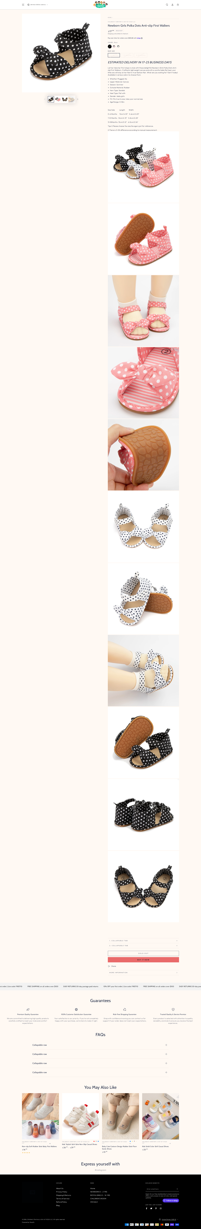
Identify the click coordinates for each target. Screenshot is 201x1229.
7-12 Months (127, 55)
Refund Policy (61, 1202)
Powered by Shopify (28, 1222)
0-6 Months (114, 55)
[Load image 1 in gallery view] (51, 99)
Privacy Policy (61, 1192)
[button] (167, 4)
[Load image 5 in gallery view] (65, 99)
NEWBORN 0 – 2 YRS (98, 1192)
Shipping (110, 33)
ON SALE (94, 1202)
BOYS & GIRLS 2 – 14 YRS (100, 1195)
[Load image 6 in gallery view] (71, 99)
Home (109, 17)
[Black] (110, 46)
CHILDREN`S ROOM (98, 1199)
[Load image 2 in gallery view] (58, 99)
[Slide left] (45, 99)
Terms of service (63, 1199)
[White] (118, 46)
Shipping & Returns (63, 1195)
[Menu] (23, 4)
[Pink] (114, 46)
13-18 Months (141, 55)
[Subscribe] (178, 1189)
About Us (59, 1188)
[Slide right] (77, 99)
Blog (58, 1205)
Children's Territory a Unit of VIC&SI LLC (121, 21)
